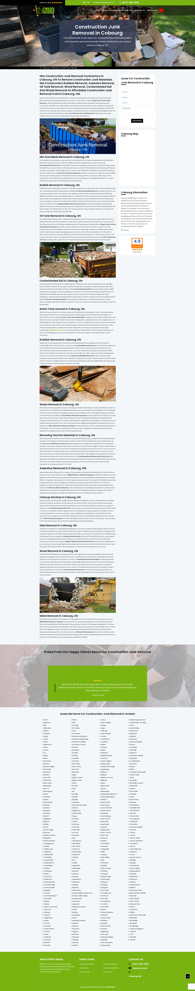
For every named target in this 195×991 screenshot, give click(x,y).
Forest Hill (75, 827)
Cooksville (47, 926)
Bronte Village (48, 830)
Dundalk (75, 753)
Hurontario (76, 901)
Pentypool (104, 874)
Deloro (74, 720)
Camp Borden (48, 860)
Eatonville (75, 772)
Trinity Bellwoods (135, 849)
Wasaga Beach (135, 871)
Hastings (75, 877)
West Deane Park (136, 890)
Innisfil (74, 910)
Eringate (75, 800)
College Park (48, 918)
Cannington (48, 871)
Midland (103, 775)
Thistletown (134, 822)
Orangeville (105, 849)
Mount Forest (105, 802)
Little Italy (104, 731)
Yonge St (133, 932)
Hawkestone (76, 879)
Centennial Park (49, 882)
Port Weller (105, 907)
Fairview (75, 808)
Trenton (132, 846)
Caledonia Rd (48, 855)
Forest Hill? (76, 830)
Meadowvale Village (108, 767)
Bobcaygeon (48, 791)
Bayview (46, 764)
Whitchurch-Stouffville (138, 915)
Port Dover (104, 896)
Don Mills (75, 725)
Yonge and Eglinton (136, 929)
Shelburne (133, 734)
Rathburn (104, 921)
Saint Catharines (107, 943)
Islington (75, 912)
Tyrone (132, 855)
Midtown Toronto (107, 778)
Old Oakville (105, 844)
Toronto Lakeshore (136, 841)
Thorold (132, 833)
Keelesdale (76, 915)
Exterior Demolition (87, 964)
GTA (73, 860)
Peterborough (106, 877)
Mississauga (105, 791)
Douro (74, 731)
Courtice (47, 932)
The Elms (133, 813)
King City (75, 926)
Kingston (75, 932)
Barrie (46, 758)
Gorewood (76, 849)
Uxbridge (133, 860)
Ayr (45, 753)
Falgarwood (76, 811)
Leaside (74, 945)
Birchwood (47, 780)
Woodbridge (134, 926)
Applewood (47, 745)
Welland (132, 888)
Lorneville (104, 742)
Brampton (47, 811)
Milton (103, 783)
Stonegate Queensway (138, 772)
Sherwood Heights (136, 742)
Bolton (46, 794)
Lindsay (103, 725)
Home (98, 10)
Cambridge (48, 857)
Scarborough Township (138, 723)
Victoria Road (134, 866)
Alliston (46, 731)
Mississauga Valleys (108, 797)
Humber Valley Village (79, 896)
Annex (46, 739)
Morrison (104, 800)
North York (104, 835)
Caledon (47, 846)
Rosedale (104, 940)
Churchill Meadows (50, 896)
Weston (132, 907)
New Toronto (105, 819)
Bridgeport (47, 819)
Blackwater (47, 786)
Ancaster (47, 734)
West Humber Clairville (138, 893)
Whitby (132, 912)
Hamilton (75, 871)
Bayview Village (49, 767)
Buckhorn (47, 833)
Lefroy (103, 720)
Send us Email (140, 968)
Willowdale (133, 918)
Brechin (46, 816)
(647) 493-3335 (130, 2)
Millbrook (104, 780)
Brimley (46, 824)
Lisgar (103, 728)
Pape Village (105, 857)
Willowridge (134, 921)
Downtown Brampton (79, 736)
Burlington (47, 838)
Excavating (84, 968)
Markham (104, 753)
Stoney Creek (134, 775)
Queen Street (106, 918)
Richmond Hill (105, 926)
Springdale (133, 758)
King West (75, 929)
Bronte (46, 827)
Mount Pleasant (106, 808)
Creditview (47, 937)
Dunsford (75, 761)
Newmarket (105, 824)
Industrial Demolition (111, 968)
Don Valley (76, 728)
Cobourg (46, 68)
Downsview (76, 734)
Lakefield (75, 940)
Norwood (104, 838)
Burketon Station (49, 835)
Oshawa (104, 855)
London (103, 736)
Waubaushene (135, 885)
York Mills (133, 937)
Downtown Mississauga (80, 739)
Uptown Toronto (135, 857)
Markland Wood (106, 756)
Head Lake (75, 882)
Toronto (132, 835)
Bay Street (47, 761)
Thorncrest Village (136, 827)
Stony (132, 778)
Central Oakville (49, 888)
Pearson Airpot (106, 868)
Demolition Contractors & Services (117, 10)
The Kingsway (134, 819)
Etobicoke (75, 802)
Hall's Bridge (76, 868)
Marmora (104, 758)
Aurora (46, 750)
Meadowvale (105, 764)
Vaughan (133, 863)
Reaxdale (104, 923)
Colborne (47, 915)
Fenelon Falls (76, 813)
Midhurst (104, 772)
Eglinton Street (77, 778)
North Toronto (106, 833)
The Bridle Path (135, 808)
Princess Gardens (107, 912)
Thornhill (133, 830)
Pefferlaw (104, 871)
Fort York (75, 833)
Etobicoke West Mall (79, 805)
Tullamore (133, 852)
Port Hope (104, 899)
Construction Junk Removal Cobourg (63, 68)
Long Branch (105, 739)
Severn (132, 725)
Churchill (47, 893)
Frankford (75, 835)
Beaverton (47, 772)
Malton (103, 745)
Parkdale (104, 866)
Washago (133, 874)
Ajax (45, 725)
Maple (103, 750)
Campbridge (48, 866)
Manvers (104, 747)
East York (75, 769)
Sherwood (133, 739)
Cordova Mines (49, 929)
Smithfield (133, 747)
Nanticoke (104, 813)
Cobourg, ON (135, 976)
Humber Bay (76, 890)
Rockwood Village (107, 937)
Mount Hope (105, 805)
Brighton (46, 822)
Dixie (73, 723)
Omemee (104, 846)
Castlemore (48, 879)
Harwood (75, 874)
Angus (46, 736)
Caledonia (47, 852)
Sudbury (132, 789)
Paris (102, 860)
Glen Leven (76, 846)
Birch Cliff (47, 778)
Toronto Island (135, 838)
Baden (46, 756)
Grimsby (75, 857)
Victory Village (135, 868)
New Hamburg (106, 816)
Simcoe (132, 745)
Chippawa (47, 890)
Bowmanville (48, 802)
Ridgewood (105, 932)
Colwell (46, 921)
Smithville (133, 750)
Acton (46, 720)
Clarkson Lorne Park (50, 907)
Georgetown (76, 841)
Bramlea (46, 808)
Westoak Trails (135, 904)
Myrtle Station (106, 811)
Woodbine (133, 923)
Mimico (103, 789)
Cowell (46, 934)
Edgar (74, 775)
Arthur (46, 747)
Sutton (132, 797)
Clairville (46, 901)
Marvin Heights (106, 761)
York (131, 934)
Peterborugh (105, 879)
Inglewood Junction (79, 907)
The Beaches (134, 805)
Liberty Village (106, 723)
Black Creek (48, 783)
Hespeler (75, 885)
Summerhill (134, 791)
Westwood (133, 910)
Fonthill (74, 822)
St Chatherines (135, 761)
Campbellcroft (49, 863)
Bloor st (46, 789)
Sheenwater (134, 731)
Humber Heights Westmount (82, 893)
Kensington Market (78, 921)
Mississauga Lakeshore (109, 794)
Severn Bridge (134, 728)
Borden (46, 800)
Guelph (74, 863)
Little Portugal (106, 734)
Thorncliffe (133, 824)
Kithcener (75, 937)
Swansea (133, 802)
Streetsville (133, 786)
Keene (74, 918)
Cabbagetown (49, 844)
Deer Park (47, 945)
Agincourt (47, 723)
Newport (104, 827)
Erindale (75, 797)
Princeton (104, 915)
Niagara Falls (105, 830)
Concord (47, 923)
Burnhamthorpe (49, 841)
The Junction (134, 816)
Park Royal (104, 863)
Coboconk (47, 910)
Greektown (76, 855)
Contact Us (140, 10)
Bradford (47, 805)
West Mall (133, 896)
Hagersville (76, 866)
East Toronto (76, 767)
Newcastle (104, 822)
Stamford (133, 764)
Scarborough (105, 945)
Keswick (75, 923)
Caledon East (48, 849)
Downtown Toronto (79, 745)
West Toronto (134, 901)
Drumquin (75, 750)
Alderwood (47, 728)
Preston (103, 910)
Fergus (74, 816)
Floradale (75, 819)
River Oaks (104, 934)
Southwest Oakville (136, 756)
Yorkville (132, 940)
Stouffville (133, 780)
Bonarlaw (47, 797)
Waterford (133, 879)
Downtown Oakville (79, 742)
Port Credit (105, 890)
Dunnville (75, 758)
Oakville (103, 841)
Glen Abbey (76, 844)
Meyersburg (105, 769)
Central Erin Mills (49, 885)
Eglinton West (77, 780)
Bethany (46, 775)
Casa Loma (48, 877)
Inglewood (75, 904)
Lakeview (75, 943)
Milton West (105, 786)
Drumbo (75, 747)
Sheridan (133, 736)
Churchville (47, 899)
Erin (73, 791)
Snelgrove (133, 753)
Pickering (104, 882)
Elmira (74, 783)
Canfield (47, 868)
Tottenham (134, 844)
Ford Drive (75, 824)
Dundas (75, 756)
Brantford (47, 813)
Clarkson (47, 904)
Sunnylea (133, 794)
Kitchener (75, 934)
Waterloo (133, 882)
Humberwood (77, 899)
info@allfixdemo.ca (107, 3)
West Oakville (134, 899)
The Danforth (134, 811)
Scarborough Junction (137, 720)
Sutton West (134, 800)
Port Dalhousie (106, 893)
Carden (46, 874)
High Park (75, 888)
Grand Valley (76, 852)
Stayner (132, 767)
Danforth (47, 943)
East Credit (76, 764)
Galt (73, 838)
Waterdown (134, 877)
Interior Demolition (110, 964)
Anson (46, 742)
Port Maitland (105, 901)
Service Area (152, 10)
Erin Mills (75, 794)
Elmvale (75, 786)
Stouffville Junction (136, 783)
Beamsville (47, 769)
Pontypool (104, 888)
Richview (104, 929)
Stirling (132, 769)
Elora (74, 789)
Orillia (103, 852)
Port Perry (104, 904)
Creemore (47, 940)
